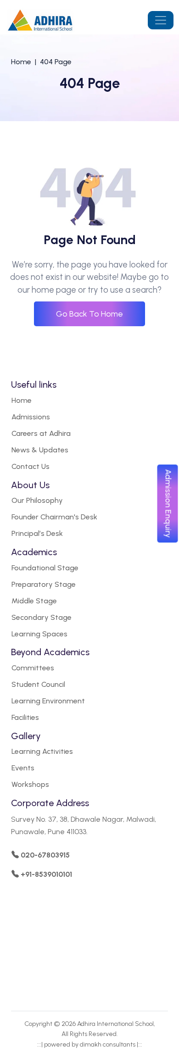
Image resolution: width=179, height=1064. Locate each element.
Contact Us (30, 466)
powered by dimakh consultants (89, 1044)
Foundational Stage (44, 567)
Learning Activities (42, 751)
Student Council (38, 684)
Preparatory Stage (43, 584)
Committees (32, 667)
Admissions (30, 416)
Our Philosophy (37, 500)
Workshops (30, 784)
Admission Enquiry (168, 503)
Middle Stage (34, 600)
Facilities (25, 717)
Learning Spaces (39, 633)
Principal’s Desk (37, 533)
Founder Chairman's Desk (54, 517)
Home (21, 61)
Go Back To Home (89, 314)
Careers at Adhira (41, 433)
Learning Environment (48, 700)
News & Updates (39, 450)
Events (22, 767)
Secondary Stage (41, 617)
